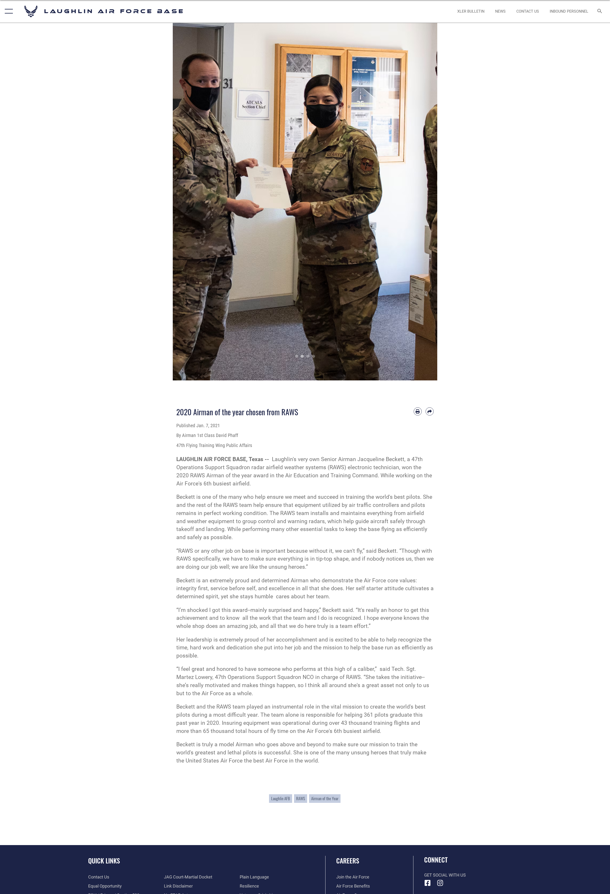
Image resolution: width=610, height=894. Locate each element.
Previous (186, 201)
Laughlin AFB (280, 798)
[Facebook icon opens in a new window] (427, 883)
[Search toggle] (600, 11)
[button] (7, 11)
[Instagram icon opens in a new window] (440, 883)
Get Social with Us (445, 875)
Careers (347, 860)
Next (424, 201)
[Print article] (418, 411)
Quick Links (104, 860)
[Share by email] (430, 411)
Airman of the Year (324, 798)
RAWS (300, 798)
